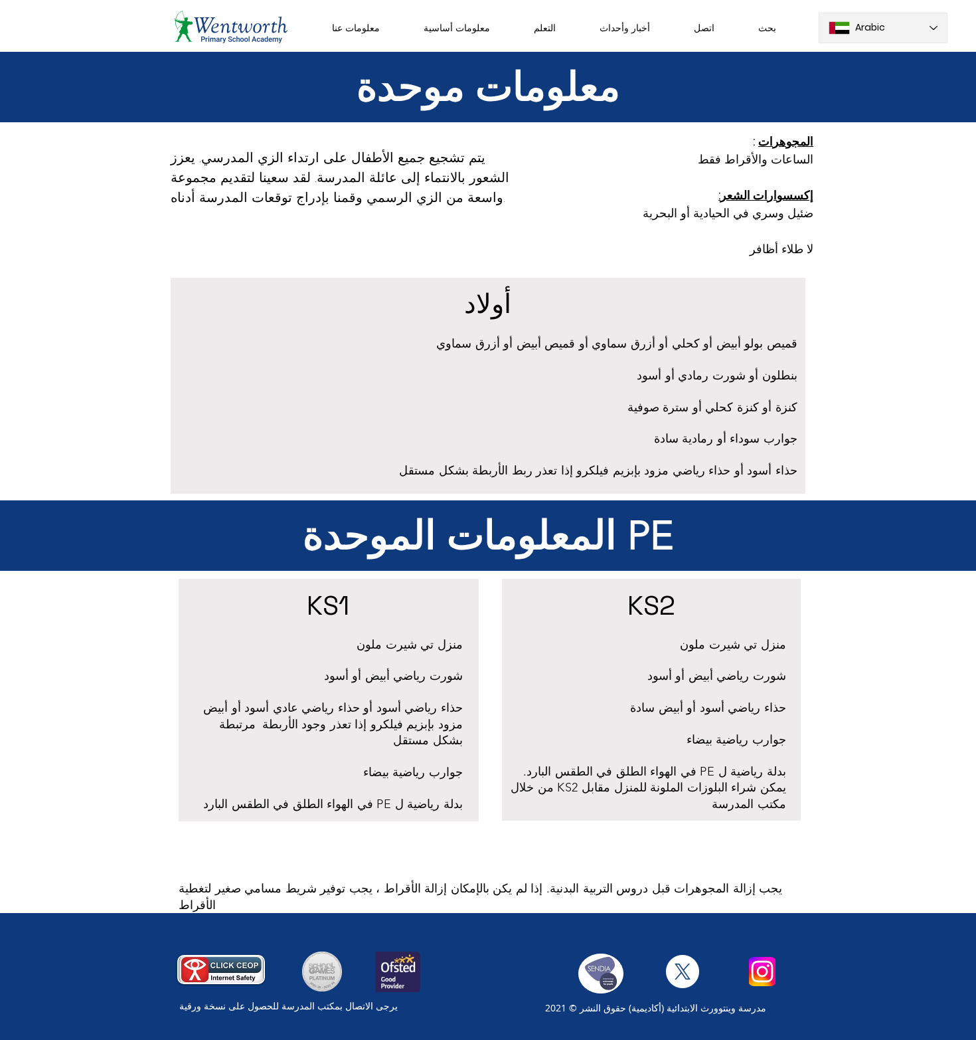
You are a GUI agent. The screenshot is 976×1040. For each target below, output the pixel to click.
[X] (682, 971)
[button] (356, 27)
